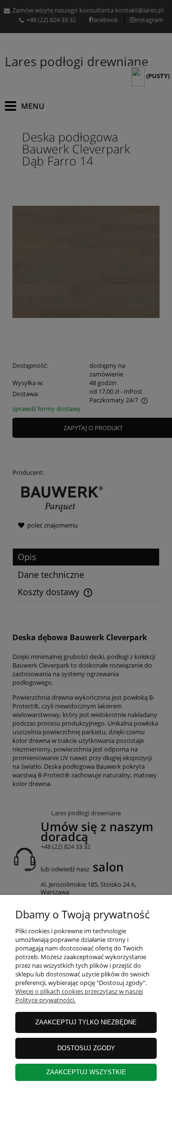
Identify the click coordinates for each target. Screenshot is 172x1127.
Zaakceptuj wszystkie (86, 1072)
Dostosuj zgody (86, 1048)
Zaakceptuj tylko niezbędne (86, 1022)
